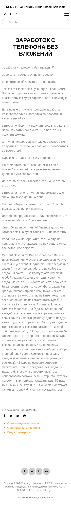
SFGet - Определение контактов (35, 6)
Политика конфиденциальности (35, 497)
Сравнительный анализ (23, 428)
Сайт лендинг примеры (23, 423)
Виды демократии (19, 432)
